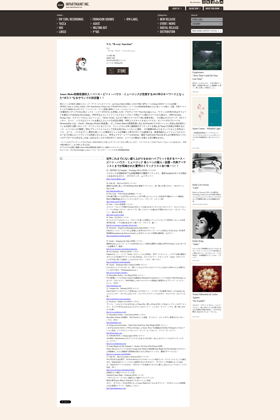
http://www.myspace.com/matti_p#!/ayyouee (121, 225)
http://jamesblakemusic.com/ (116, 388)
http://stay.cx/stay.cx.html (115, 215)
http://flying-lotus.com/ (114, 333)
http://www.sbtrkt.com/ (116, 179)
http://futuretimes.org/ (113, 286)
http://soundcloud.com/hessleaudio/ (118, 236)
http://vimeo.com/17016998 (115, 202)
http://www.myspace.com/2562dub (118, 354)
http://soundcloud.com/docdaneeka (118, 262)
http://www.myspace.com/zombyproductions (121, 249)
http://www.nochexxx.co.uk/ (116, 312)
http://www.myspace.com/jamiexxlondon (120, 370)
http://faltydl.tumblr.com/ (114, 191)
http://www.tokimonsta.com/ (116, 344)
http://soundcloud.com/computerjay (118, 299)
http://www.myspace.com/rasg (116, 273)
